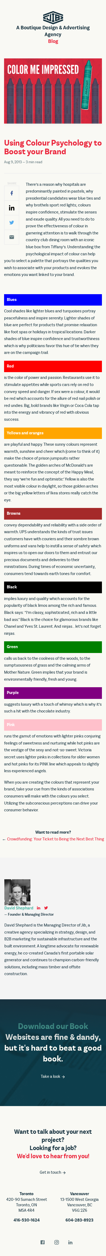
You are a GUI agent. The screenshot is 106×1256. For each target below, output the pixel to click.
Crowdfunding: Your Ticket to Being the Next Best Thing (55, 839)
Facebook (42, 1242)
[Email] (11, 237)
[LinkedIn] (11, 207)
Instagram (56, 1242)
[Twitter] (11, 222)
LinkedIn (70, 1242)
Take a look (51, 1076)
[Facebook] (11, 193)
